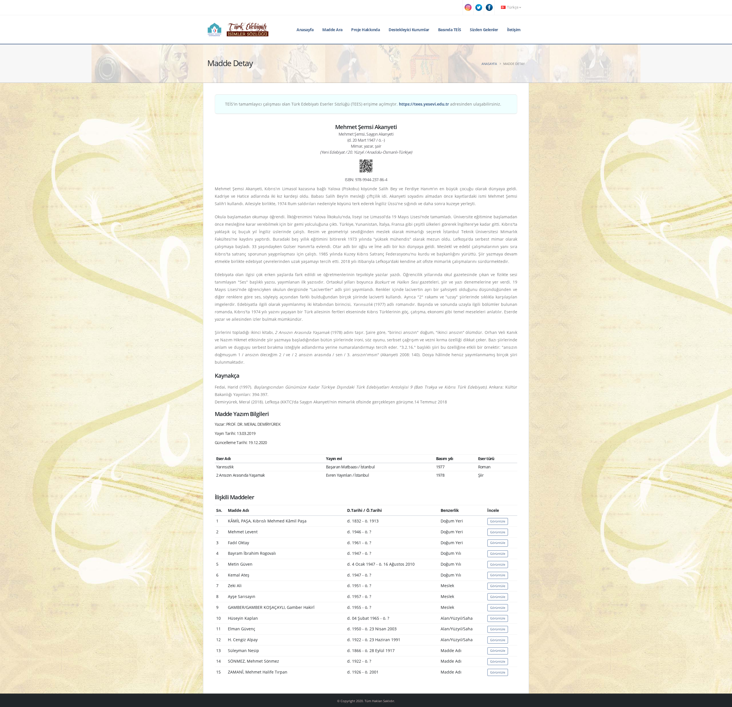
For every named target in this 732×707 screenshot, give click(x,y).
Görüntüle (497, 521)
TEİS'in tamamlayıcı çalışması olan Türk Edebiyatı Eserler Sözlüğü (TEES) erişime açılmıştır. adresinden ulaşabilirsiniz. (363, 104)
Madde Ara (332, 29)
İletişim (514, 29)
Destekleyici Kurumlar (409, 29)
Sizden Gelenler (484, 29)
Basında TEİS (449, 29)
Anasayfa (305, 29)
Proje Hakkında (365, 29)
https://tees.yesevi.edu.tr (424, 104)
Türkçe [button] (512, 7)
